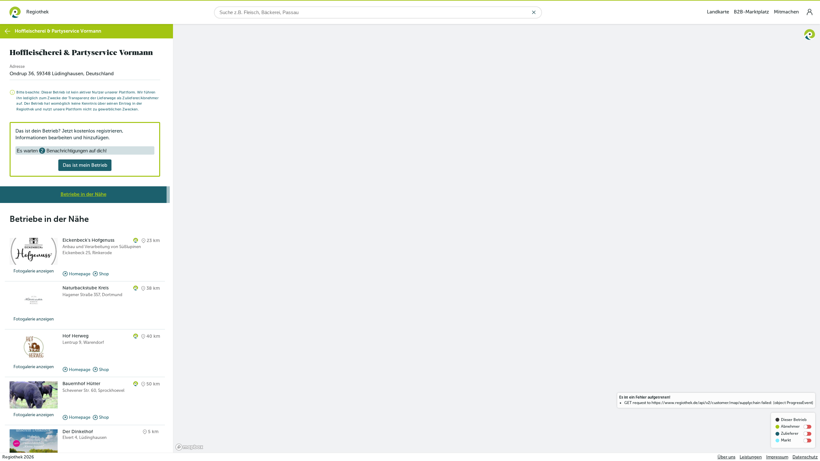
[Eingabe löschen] (534, 12)
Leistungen (751, 457)
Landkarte (718, 12)
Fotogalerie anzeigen (33, 271)
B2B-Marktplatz (751, 12)
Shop (104, 273)
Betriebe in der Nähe (83, 194)
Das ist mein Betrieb (85, 165)
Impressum (777, 457)
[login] (809, 12)
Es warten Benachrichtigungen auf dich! (62, 150)
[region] (496, 238)
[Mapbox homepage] (189, 447)
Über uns (726, 457)
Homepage (79, 273)
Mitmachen (786, 12)
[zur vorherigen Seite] (7, 31)
